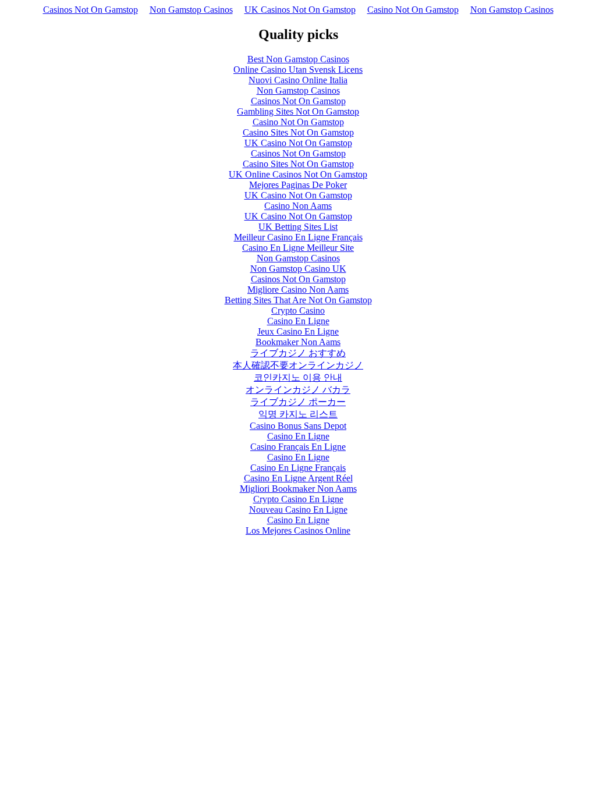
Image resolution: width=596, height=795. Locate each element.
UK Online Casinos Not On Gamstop (298, 174)
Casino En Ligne (298, 321)
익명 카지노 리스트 (298, 414)
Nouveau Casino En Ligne (298, 509)
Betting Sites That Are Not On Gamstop (298, 300)
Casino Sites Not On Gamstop (298, 132)
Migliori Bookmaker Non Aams (298, 489)
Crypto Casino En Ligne (298, 499)
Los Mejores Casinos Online (298, 530)
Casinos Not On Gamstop (90, 10)
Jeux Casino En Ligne (298, 331)
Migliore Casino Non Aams (298, 289)
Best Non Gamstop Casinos (298, 59)
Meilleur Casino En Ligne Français (298, 237)
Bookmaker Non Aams (298, 342)
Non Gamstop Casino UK (298, 269)
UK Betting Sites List (298, 227)
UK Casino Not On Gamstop (298, 143)
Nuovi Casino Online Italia (298, 80)
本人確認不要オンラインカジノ (298, 365)
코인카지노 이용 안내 (298, 377)
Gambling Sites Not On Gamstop (298, 111)
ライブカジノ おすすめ (298, 353)
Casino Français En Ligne (298, 447)
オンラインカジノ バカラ (298, 390)
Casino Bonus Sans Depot (298, 426)
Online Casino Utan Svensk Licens (298, 69)
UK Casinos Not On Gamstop (300, 10)
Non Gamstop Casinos (191, 10)
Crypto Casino (298, 310)
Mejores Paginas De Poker (298, 185)
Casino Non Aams (298, 206)
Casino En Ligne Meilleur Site (298, 248)
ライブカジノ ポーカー (298, 402)
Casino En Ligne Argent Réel (298, 478)
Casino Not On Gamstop (413, 10)
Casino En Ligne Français (298, 468)
